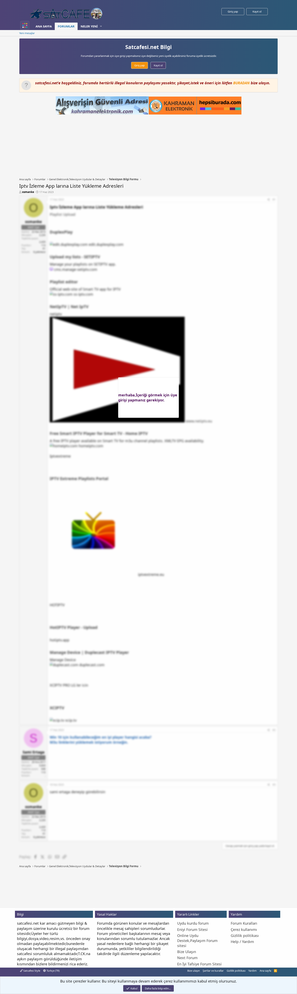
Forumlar (66, 26)
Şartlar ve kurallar (213, 970)
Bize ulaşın (193, 970)
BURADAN (241, 82)
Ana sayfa (44, 26)
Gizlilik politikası (236, 970)
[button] (101, 26)
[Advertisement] (148, 146)
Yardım (252, 970)
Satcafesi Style (31, 970)
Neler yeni (89, 26)
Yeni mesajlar (27, 33)
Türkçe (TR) (53, 970)
